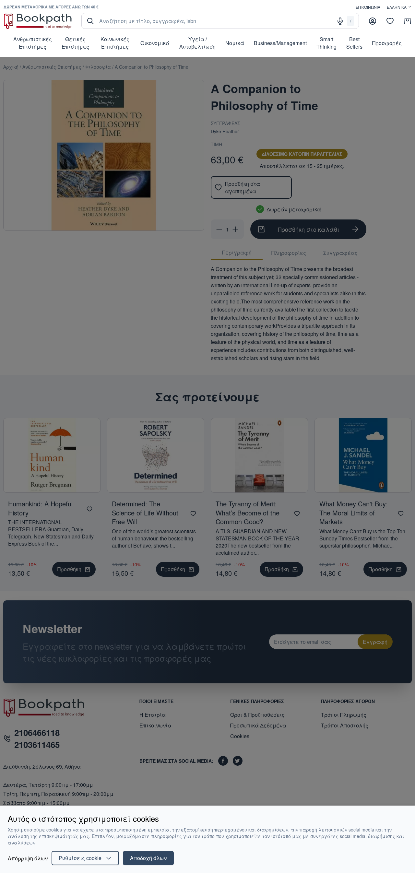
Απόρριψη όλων (28, 858)
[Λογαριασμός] (372, 21)
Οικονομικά (155, 43)
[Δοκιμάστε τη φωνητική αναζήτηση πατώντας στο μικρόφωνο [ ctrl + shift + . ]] (340, 21)
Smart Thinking (326, 42)
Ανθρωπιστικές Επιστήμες (32, 42)
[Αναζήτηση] (90, 21)
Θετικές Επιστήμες (75, 42)
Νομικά (234, 43)
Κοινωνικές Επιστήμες (115, 42)
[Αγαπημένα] (390, 21)
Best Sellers (354, 42)
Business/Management (280, 43)
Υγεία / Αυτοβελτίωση (197, 42)
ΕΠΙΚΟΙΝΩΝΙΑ (368, 7)
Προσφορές (387, 43)
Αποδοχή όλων (148, 858)
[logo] (38, 21)
